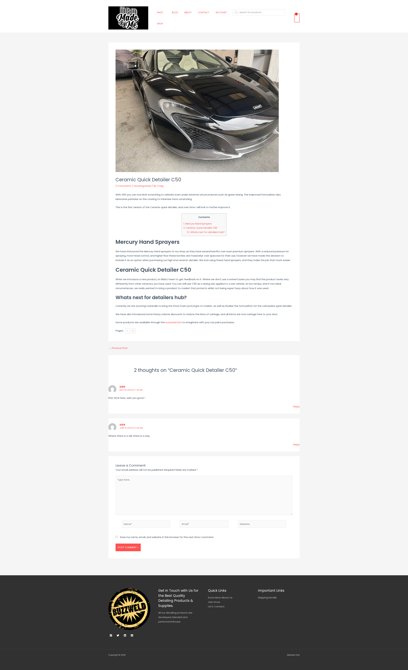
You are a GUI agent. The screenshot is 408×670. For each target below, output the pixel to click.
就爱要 (122, 386)
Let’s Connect (216, 606)
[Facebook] (132, 635)
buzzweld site (173, 322)
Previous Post (118, 348)
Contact (203, 12)
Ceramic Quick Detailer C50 (200, 227)
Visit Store (214, 602)
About (188, 12)
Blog (175, 12)
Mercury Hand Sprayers (197, 223)
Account (221, 12)
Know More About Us (220, 597)
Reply (296, 406)
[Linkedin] (124, 635)
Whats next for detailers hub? (206, 232)
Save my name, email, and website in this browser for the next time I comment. (167, 537)
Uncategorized (142, 186)
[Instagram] (110, 635)
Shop (160, 12)
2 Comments (123, 186)
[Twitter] (117, 635)
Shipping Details (267, 597)
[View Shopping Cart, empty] (297, 18)
